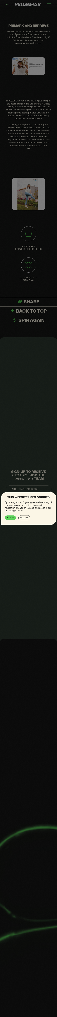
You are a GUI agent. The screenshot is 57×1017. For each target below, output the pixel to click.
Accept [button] (10, 517)
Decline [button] (24, 517)
